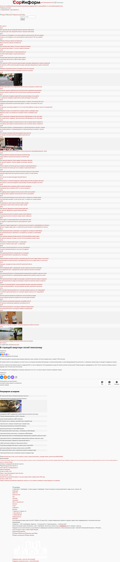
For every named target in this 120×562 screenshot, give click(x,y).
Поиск (22, 19)
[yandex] (18, 535)
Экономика (15, 500)
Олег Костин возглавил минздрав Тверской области (54, 460)
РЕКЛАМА (15, 518)
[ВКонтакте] (1, 354)
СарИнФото (15, 507)
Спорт (14, 505)
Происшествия (15, 344)
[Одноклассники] (17, 14)
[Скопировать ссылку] (8, 354)
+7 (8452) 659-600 (4, 9)
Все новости (3, 26)
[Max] (23, 14)
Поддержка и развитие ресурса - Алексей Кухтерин (25, 561)
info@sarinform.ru (13, 467)
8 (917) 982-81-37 (13, 465)
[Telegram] (3, 14)
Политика (14, 498)
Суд (13, 496)
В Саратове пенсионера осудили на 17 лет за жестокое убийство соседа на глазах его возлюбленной (21, 460)
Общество (15, 492)
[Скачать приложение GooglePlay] (16, 12)
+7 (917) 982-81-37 (14, 9)
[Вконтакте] (9, 14)
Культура (14, 503)
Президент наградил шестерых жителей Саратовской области (78, 460)
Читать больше (9, 462)
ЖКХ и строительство (17, 502)
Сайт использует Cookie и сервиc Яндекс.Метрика (25, 529)
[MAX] (7, 354)
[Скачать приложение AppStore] (5, 12)
